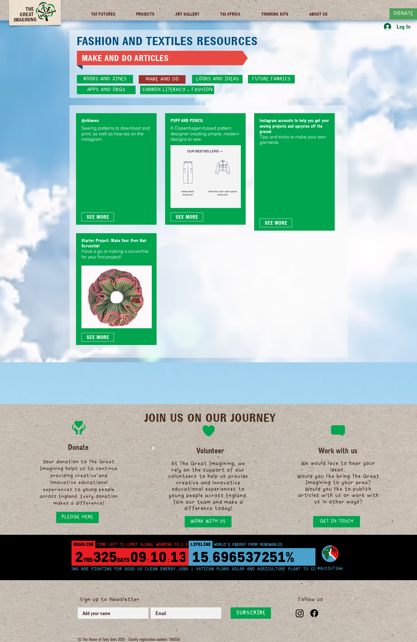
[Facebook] (314, 613)
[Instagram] (299, 613)
